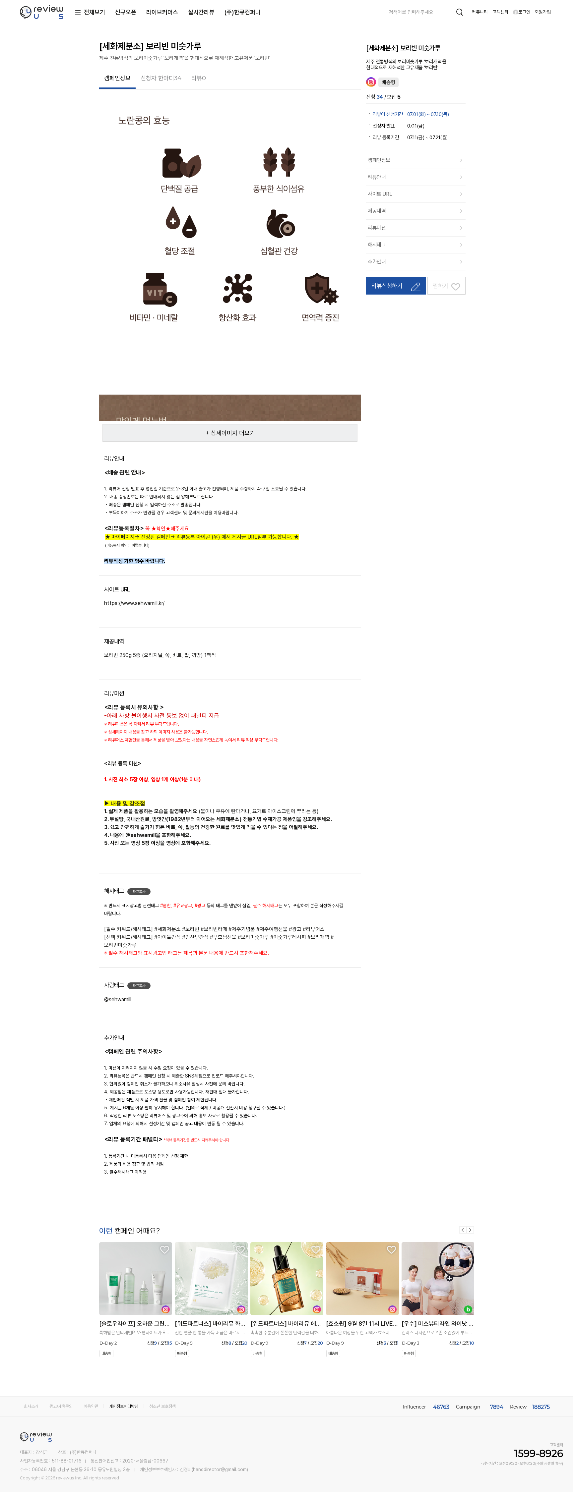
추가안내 (377, 261)
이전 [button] (463, 1230)
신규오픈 (125, 12)
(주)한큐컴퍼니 (242, 12)
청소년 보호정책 (162, 1406)
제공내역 (377, 211)
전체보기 (94, 12)
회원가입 (543, 12)
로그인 (524, 12)
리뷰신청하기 (387, 285)
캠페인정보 (379, 160)
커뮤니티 (480, 12)
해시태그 (377, 245)
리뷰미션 (377, 228)
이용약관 (91, 1406)
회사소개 (31, 1406)
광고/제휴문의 (61, 1406)
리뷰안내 (377, 177)
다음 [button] (470, 1230)
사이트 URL (380, 194)
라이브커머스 (162, 12)
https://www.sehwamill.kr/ (134, 603)
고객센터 (500, 12)
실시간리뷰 (201, 12)
